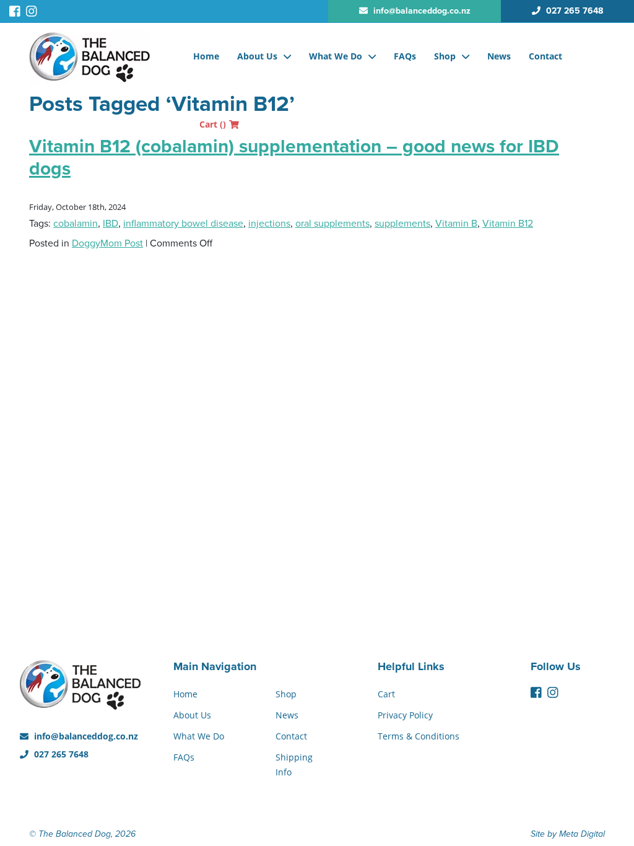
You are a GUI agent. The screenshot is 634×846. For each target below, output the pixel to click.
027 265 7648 (60, 754)
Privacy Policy (405, 715)
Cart (212, 124)
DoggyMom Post (107, 243)
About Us (257, 56)
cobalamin (75, 223)
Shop (445, 56)
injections (269, 223)
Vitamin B (456, 223)
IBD (110, 223)
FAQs (405, 56)
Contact (545, 56)
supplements (402, 223)
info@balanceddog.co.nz (85, 736)
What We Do (335, 56)
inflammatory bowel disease (183, 223)
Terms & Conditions (418, 736)
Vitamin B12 (507, 223)
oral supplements (332, 223)
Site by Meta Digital (568, 834)
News (499, 56)
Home (206, 56)
